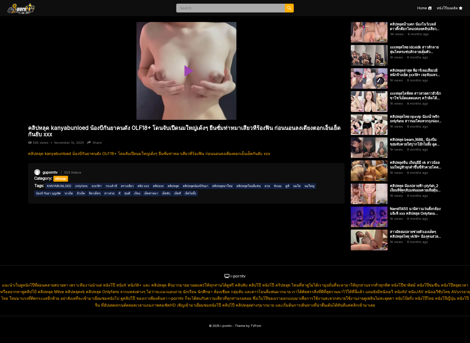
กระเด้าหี (111, 186)
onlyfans (81, 186)
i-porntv (226, 326)
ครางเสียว (127, 186)
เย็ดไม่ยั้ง (190, 193)
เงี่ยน (137, 193)
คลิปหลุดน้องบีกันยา (195, 186)
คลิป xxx (143, 186)
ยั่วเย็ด (81, 193)
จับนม (278, 186)
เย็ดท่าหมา (151, 193)
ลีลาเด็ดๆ (94, 193)
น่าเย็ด (69, 193)
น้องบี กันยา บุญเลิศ (48, 193)
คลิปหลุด (60, 178)
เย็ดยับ (166, 193)
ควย (267, 186)
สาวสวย (109, 193)
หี (119, 193)
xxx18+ (97, 186)
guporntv (50, 172)
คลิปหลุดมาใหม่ (222, 186)
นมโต (297, 186)
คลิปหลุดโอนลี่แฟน (248, 186)
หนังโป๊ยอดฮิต (448, 8)
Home (422, 8)
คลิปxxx (158, 186)
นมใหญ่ (309, 186)
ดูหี (287, 186)
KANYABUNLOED (59, 186)
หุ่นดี (127, 193)
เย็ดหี (177, 193)
